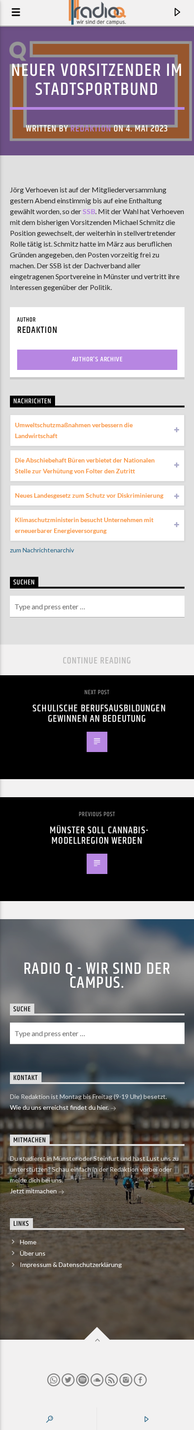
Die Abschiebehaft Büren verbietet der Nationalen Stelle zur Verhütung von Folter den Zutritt (85, 465)
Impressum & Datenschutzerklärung (71, 1264)
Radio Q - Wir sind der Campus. (97, 976)
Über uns (33, 1253)
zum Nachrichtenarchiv (42, 550)
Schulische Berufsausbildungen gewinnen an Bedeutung (99, 714)
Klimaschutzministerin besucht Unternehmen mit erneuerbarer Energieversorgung (84, 525)
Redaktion (90, 129)
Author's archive (97, 359)
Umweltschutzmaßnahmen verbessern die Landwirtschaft (74, 430)
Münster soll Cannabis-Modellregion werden (99, 835)
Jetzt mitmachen (34, 1191)
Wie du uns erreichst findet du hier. (60, 1107)
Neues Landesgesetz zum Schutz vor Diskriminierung (89, 495)
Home (28, 1242)
